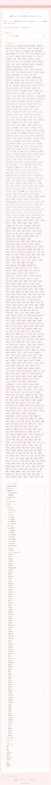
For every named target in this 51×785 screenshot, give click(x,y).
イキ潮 (25, 109)
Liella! (18, 77)
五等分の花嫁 (8, 238)
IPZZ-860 (42, 72)
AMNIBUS (29, 56)
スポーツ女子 (23, 154)
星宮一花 (8, 349)
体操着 (18, 246)
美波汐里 (8, 439)
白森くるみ (13, 410)
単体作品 (26, 270)
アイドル (14, 96)
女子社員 (39, 297)
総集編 (19, 434)
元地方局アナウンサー (31, 252)
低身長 (12, 244)
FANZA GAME (25, 64)
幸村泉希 (36, 326)
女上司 (34, 294)
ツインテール (33, 162)
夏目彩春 (35, 286)
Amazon (24, 56)
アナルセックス (23, 104)
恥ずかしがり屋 (16, 331)
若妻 (40, 445)
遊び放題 (22, 460)
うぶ (16, 114)
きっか (22, 130)
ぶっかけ (41, 185)
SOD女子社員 (23, 90)
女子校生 (34, 297)
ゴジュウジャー (36, 138)
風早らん (24, 471)
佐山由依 (8, 246)
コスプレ (43, 138)
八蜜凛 (12, 257)
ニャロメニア (24, 172)
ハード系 (8, 178)
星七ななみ (22, 347)
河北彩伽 (36, 384)
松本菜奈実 (38, 360)
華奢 (23, 447)
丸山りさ (13, 230)
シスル (31, 146)
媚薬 (24, 302)
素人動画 (29, 429)
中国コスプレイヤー (36, 225)
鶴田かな (20, 476)
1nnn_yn (11, 51)
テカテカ (35, 164)
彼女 (23, 328)
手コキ (22, 334)
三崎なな (14, 222)
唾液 (40, 281)
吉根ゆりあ (39, 275)
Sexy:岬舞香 (26, 532)
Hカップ (12, 72)
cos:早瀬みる (26, 519)
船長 (10, 445)
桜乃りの (14, 368)
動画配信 (24, 265)
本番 (7, 357)
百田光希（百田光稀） (15, 413)
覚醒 (20, 453)
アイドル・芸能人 (21, 96)
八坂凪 (42, 254)
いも (29, 111)
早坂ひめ (29, 344)
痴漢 (25, 408)
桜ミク (38, 365)
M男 (41, 80)
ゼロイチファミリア (26, 156)
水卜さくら (31, 378)
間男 (30, 463)
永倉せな (35, 381)
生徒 (29, 402)
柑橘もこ (42, 363)
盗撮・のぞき (25, 416)
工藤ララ (13, 323)
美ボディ (31, 434)
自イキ (39, 442)
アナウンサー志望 (9, 104)
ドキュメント (17, 170)
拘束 (27, 334)
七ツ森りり (39, 217)
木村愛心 (30, 355)
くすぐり (17, 135)
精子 (11, 426)
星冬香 (38, 347)
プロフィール (37, 188)
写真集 (34, 257)
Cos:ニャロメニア (26, 510)
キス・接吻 (17, 130)
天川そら (37, 291)
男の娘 (16, 405)
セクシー (42, 154)
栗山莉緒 (18, 365)
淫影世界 (38, 392)
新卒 (37, 339)
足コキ (32, 455)
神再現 (7, 421)
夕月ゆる (13, 289)
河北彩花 (18, 386)
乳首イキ (21, 233)
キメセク (42, 130)
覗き (17, 453)
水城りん (36, 378)
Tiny (42, 90)
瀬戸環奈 (21, 397)
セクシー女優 (26, 525)
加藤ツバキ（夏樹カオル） (11, 265)
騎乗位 (39, 471)
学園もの (38, 302)
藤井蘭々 (14, 450)
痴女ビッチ (20, 408)
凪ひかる (8, 260)
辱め (7, 458)
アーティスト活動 (36, 93)
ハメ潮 (12, 180)
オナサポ (20, 122)
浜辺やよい (20, 389)
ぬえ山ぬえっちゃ (9, 175)
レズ (40, 212)
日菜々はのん (23, 344)
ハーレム (18, 178)
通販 (31, 458)
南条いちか (21, 270)
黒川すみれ (37, 476)
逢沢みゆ (36, 458)
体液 (22, 246)
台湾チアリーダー (33, 273)
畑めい (32, 405)
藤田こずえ (20, 450)
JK (22, 74)
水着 (19, 381)
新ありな (8, 339)
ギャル (38, 133)
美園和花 (14, 437)
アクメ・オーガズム (25, 98)
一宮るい (27, 217)
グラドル (26, 135)
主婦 (24, 230)
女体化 (39, 294)
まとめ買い (30, 196)
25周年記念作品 (38, 51)
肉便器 (24, 442)
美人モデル (8, 437)
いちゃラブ (36, 109)
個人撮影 (30, 249)
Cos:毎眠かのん (26, 521)
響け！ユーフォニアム (34, 468)
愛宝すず (33, 331)
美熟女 (18, 439)
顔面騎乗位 (18, 471)
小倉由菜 (32, 312)
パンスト (24, 180)
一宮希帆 (33, 217)
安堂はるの (21, 304)
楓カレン (8, 373)
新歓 (23, 341)
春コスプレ (28, 349)
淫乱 (12, 392)
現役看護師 (40, 400)
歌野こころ (8, 378)
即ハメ (31, 270)
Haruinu (32, 69)
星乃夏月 (27, 347)
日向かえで (33, 341)
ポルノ (31, 193)
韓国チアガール (9, 468)
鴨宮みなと (14, 476)
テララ (21, 167)
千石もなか (36, 267)
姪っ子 (39, 299)
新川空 (13, 341)
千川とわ (30, 267)
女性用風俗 (8, 299)
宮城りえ (19, 307)
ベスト (14, 191)
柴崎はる (13, 365)
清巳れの (13, 394)
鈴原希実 (13, 463)
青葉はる (34, 466)
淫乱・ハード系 (25, 392)
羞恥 (40, 439)
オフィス (8, 125)
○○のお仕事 (36, 48)
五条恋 (37, 236)
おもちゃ (18, 125)
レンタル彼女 (21, 215)
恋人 (7, 331)
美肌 (22, 439)
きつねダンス (28, 130)
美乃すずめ (37, 434)
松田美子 (14, 363)
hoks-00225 (39, 69)
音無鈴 (26, 468)
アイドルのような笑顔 (40, 96)
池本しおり (25, 384)
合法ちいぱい (19, 275)
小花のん (25, 318)
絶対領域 (30, 431)
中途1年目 (8, 230)
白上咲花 (35, 408)
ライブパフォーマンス (18, 207)
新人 (24, 339)
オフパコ (13, 125)
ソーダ (33, 156)
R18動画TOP (26, 490)
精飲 (20, 426)
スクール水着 (20, 151)
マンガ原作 (13, 199)
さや (7, 146)
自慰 (43, 442)
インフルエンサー (9, 114)
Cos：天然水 (26, 517)
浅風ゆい (14, 389)
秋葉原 (42, 421)
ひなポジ (30, 183)
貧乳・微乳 (12, 455)
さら (10, 146)
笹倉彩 (30, 423)
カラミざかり (34, 127)
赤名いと (18, 455)
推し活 (16, 336)
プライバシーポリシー (24, 779)
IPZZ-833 (29, 72)
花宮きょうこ (25, 445)
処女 (39, 257)
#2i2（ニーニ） (9, 48)
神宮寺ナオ (13, 421)
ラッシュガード (16, 209)
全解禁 (38, 254)
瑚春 (17, 402)
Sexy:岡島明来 (26, 530)
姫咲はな (8, 302)
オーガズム (30, 119)
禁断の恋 (38, 421)
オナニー (26, 122)
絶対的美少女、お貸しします (21, 431)
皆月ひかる (19, 416)
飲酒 (28, 471)
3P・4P (27, 53)
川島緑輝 (39, 320)
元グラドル (14, 252)
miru (23, 80)
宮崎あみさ (31, 307)
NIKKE (22, 82)
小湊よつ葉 (19, 318)
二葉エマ (13, 236)
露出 (23, 466)
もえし (22, 204)
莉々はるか (26, 717)
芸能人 (36, 445)
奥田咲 (30, 294)
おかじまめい (41, 119)
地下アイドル (26, 283)
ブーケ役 (39, 183)
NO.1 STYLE (29, 82)
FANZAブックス (39, 64)
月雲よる (31, 352)
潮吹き (12, 397)
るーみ (31, 212)
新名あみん (42, 339)
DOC (17, 61)
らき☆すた (37, 207)
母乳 (13, 378)
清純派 (36, 394)
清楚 (18, 394)
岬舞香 (34, 320)
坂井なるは (8, 286)
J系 (30, 74)
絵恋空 (7, 431)
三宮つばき (8, 222)
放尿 (20, 336)
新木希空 (18, 341)
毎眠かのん (18, 378)
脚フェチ (34, 442)
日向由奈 (39, 341)
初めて (29, 260)
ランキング (13, 212)
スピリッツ (8, 154)
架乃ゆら (24, 363)
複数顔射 (39, 450)
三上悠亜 (36, 220)
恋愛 (10, 331)
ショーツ (18, 148)
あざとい (33, 98)
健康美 (38, 249)
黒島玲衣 (31, 476)
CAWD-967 (31, 59)
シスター (26, 146)
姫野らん (19, 302)
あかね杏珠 (8, 98)
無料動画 (37, 397)
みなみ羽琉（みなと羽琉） (11, 201)
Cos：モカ (26, 512)
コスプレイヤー (9, 141)
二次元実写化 (38, 233)
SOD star (8, 90)
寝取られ (8, 310)
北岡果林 (17, 267)
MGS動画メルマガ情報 (36, 77)
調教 (35, 453)
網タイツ (8, 434)
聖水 (16, 442)
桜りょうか (8, 368)
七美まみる (31, 220)
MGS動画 (28, 77)
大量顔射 (18, 291)
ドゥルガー (35, 167)
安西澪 (26, 304)
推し (12, 336)
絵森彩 (12, 431)
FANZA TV (32, 64)
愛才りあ (38, 331)
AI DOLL (11, 56)
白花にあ (30, 410)
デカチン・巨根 (28, 164)
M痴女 (7, 82)
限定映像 (8, 466)
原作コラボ (8, 273)
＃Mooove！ (23, 48)
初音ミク (14, 262)
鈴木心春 (18, 463)
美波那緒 (13, 439)
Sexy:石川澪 (26, 543)
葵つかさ (33, 447)
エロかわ (8, 119)
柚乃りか (8, 365)
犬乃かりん (16, 400)
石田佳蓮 (31, 418)
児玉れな (17, 254)
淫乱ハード (32, 392)
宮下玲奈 (14, 307)
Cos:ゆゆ (26, 514)
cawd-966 (25, 59)
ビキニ (7, 183)
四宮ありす (13, 283)
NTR (7, 85)
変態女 (23, 286)
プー (35, 183)
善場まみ (8, 283)
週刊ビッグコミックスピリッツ (12, 460)
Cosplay (8, 61)
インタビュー (34, 111)
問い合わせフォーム (33, 779)
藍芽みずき (39, 447)
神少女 (18, 421)
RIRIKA (28, 85)
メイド (42, 201)
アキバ (13, 98)
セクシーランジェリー (10, 156)
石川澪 (26, 418)
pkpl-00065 (16, 85)
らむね (7, 212)
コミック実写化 (36, 141)
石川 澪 (26, 704)
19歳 (7, 51)
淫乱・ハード (17, 392)
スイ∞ (7, 151)
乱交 (13, 233)
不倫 (17, 225)
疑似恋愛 (37, 405)
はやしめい (18, 180)
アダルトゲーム (30, 101)
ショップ (26, 744)
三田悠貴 (25, 222)
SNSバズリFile (27, 88)
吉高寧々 (13, 278)
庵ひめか (13, 328)
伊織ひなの (34, 241)
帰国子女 (26, 326)
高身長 (33, 474)
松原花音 (26, 360)
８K (43, 53)
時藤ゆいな (13, 352)
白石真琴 (25, 410)
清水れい (22, 394)
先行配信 (8, 254)
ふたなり (36, 185)
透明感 (27, 458)
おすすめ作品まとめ (26, 492)
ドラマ (29, 170)
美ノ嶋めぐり (25, 434)
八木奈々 (8, 257)
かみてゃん (27, 127)
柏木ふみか (36, 363)
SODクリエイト (15, 90)
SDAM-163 (34, 85)
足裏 (36, 455)
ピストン (12, 183)
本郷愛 (11, 357)
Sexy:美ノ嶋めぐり (26, 545)
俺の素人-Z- (13, 249)
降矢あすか (40, 463)
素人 (25, 429)
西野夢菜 (8, 453)
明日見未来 (15, 347)
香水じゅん (33, 471)
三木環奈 (19, 222)
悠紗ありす (23, 331)
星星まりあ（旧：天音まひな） (17, 349)
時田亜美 (8, 352)
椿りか (43, 371)
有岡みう (8, 355)
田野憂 (38, 402)
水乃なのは (24, 378)
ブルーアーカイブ (16, 188)
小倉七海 (22, 312)
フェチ (12, 185)
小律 (25, 315)
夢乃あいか (25, 289)
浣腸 (25, 389)
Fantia (13, 64)
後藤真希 (36, 328)
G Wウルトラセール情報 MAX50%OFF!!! (14, 69)
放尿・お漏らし (26, 336)
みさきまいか (19, 199)
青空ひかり (28, 466)
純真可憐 (16, 429)
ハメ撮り (8, 180)
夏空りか (8, 289)
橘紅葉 (35, 376)
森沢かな (18, 371)
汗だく (20, 384)
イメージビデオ (23, 111)
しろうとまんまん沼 (33, 148)
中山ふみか (8, 228)
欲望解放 (40, 376)
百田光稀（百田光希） (10, 416)
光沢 (12, 254)
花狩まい (31, 445)
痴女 (7, 408)
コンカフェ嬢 (17, 143)
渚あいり (41, 394)
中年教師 (19, 228)
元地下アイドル (22, 252)
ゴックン (24, 141)
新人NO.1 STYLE (30, 339)
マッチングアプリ (22, 196)
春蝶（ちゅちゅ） (35, 349)
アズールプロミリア (41, 98)
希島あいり (20, 326)
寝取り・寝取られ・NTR (25, 310)
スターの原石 (32, 151)
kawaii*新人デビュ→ (10, 77)
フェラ (24, 185)
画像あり (27, 405)
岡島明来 (24, 320)
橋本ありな (24, 376)
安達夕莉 (31, 304)
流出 (41, 386)
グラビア (32, 135)
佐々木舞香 (24, 244)
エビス (21, 117)
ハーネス (13, 178)
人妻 (18, 238)
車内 (40, 455)
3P (17, 53)
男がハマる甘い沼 (9, 405)
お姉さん (24, 125)
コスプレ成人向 (17, 141)
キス (12, 130)
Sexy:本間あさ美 (26, 534)
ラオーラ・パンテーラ (29, 207)
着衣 (17, 418)
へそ (27, 191)
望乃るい (18, 355)
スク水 (26, 151)
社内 (36, 418)
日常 (7, 344)
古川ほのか (21, 273)
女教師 (13, 299)
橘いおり (30, 376)
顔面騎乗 (12, 471)
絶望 (35, 431)
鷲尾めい (26, 476)
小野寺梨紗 (36, 318)
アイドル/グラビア (26, 501)
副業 (28, 262)
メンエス (18, 204)
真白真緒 (8, 418)
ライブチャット (9, 207)
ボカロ (14, 193)
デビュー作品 (8, 167)
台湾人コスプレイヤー (10, 275)
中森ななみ (25, 228)
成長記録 (17, 334)
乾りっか (32, 233)
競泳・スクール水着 (19, 423)
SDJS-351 (41, 85)
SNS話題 (34, 88)
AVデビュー (39, 56)
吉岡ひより (26, 275)
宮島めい (25, 307)
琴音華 (12, 402)
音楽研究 (21, 468)
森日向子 (13, 371)
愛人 (28, 331)
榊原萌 (7, 376)
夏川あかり (29, 286)
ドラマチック (34, 170)
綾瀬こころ (13, 434)
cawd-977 (38, 59)
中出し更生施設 (27, 225)
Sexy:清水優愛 (26, 539)
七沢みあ (8, 220)
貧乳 (7, 455)
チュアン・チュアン (19, 162)
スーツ (40, 148)
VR (18, 93)
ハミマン (41, 178)
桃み (23, 365)
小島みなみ (20, 315)
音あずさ (16, 468)
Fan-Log (8, 64)
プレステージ (30, 188)
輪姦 (43, 455)
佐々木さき (18, 244)
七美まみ (25, 220)
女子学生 (28, 297)
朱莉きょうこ (23, 357)
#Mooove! (16, 48)
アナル (16, 104)
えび (17, 117)
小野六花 (30, 318)
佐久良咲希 (37, 244)
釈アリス (26, 726)
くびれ (21, 135)
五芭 (14, 238)
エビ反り (26, 117)
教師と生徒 (33, 336)
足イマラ (27, 455)
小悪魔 (29, 315)
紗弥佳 (21, 429)
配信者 (33, 460)
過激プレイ (28, 460)
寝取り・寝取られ (15, 310)
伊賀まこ (40, 241)
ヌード (37, 172)
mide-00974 (9, 80)
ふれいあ (24, 188)
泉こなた (30, 386)
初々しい (24, 260)
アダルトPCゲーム (21, 101)
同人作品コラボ (9, 281)
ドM (26, 167)
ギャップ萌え (14, 133)
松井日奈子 (20, 360)
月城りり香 (25, 352)
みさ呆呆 (26, 199)
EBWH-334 (39, 61)
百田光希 (8, 413)
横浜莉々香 (18, 376)
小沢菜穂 (13, 318)
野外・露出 (42, 460)
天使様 (32, 291)
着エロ (12, 418)
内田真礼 (18, 257)
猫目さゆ (34, 400)
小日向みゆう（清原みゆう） (38, 315)
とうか (30, 167)
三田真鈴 (30, 222)
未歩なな (36, 355)
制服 (19, 262)
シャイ (13, 148)
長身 (23, 463)
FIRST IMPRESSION (28, 66)
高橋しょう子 (18, 474)
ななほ (7, 172)
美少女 (28, 437)
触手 (28, 453)
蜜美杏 (31, 450)
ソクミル (38, 156)
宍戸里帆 (42, 304)
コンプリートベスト (26, 143)
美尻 (32, 437)
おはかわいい (36, 122)
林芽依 (19, 363)
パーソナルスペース (23, 175)
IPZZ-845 (35, 72)
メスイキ (12, 204)
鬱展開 (38, 474)
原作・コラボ (37, 270)
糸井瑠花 (25, 426)
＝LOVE (29, 48)
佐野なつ (13, 246)
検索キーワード (37, 371)
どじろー (24, 170)
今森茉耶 (23, 241)
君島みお (26, 281)
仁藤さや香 (23, 238)
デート (7, 164)
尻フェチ (8, 320)
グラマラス (8, 138)
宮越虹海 (36, 307)
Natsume (17, 82)
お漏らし (35, 125)
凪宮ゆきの (13, 260)
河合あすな (24, 386)
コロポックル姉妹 (9, 143)
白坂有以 (8, 410)
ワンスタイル (8, 217)
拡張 (30, 334)
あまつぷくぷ (18, 106)
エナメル (12, 117)
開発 (27, 463)
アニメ (39, 104)
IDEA (17, 72)
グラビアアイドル (39, 135)
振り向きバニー (41, 334)
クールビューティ (9, 135)
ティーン (21, 164)
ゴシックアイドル (27, 138)
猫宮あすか (28, 400)
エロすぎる (18, 119)
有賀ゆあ (13, 355)
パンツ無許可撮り (31, 180)
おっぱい (8, 122)
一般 (26, 741)
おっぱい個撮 (14, 122)
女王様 (18, 299)
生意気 (33, 402)
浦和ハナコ (30, 389)
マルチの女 (42, 196)
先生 (43, 252)
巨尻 (38, 323)
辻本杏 (17, 458)
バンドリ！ (39, 180)
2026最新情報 (26, 51)
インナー (40, 111)
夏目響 (40, 286)
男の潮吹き (22, 405)
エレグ (31, 117)
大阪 (22, 291)
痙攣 (42, 405)
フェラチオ (30, 185)
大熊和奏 (41, 289)
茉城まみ (13, 447)
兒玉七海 (22, 254)
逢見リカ (41, 458)
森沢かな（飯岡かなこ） (27, 371)
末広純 (41, 355)
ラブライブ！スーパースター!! (38, 209)
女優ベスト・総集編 (10, 297)
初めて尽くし (35, 260)
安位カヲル (14, 304)
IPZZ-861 (8, 74)
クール (42, 133)
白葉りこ (36, 410)
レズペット (14, 215)
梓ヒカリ (8, 371)
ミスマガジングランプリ (34, 199)
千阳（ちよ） (8, 270)
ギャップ (8, 133)
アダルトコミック (38, 101)
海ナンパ (36, 389)
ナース (40, 170)
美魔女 (35, 439)
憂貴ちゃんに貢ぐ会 (10, 334)
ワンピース (22, 217)
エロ (35, 117)
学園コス (32, 302)
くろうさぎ (20, 138)
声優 (19, 286)
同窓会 (21, 281)
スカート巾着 (13, 151)
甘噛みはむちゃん (23, 402)
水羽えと (24, 381)
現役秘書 (8, 402)
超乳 (22, 455)
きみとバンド (35, 130)
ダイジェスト (8, 159)
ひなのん (25, 183)
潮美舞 (16, 397)
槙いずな (12, 376)
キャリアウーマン (31, 133)
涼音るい (8, 392)
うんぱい (20, 114)
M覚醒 (12, 82)
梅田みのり (38, 368)
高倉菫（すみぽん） (10, 474)
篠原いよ (40, 423)
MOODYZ (32, 80)
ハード (29, 175)
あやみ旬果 (32, 106)
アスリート (8, 101)
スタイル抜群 (39, 151)
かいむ (40, 125)
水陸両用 (29, 381)
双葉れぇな (14, 273)
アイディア (8, 96)
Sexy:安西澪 (26, 528)
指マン (34, 334)
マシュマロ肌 (8, 196)
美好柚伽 (23, 437)
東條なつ (8, 360)
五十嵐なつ (19, 236)
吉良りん (8, 278)
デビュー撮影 (15, 167)
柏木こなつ (30, 363)
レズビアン (8, 215)
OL (10, 85)
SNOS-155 (15, 88)
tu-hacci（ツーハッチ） (11, 93)
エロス (12, 119)
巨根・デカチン (9, 326)
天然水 (42, 291)
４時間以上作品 (38, 53)
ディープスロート (14, 164)
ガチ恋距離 (15, 127)
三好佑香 (42, 220)
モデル (31, 204)
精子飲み (16, 426)
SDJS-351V (8, 88)
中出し (21, 225)
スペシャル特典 (15, 154)
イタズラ (30, 109)
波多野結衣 (36, 386)
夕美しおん (19, 289)
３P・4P (22, 53)
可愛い (26, 273)
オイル (35, 119)
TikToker (36, 90)
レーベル (36, 212)
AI (6, 56)
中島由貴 (14, 228)
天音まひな (19, 294)
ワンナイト (15, 217)
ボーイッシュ (8, 193)
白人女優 (40, 408)
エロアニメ (40, 117)
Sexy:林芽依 (26, 536)
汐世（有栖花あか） (10, 384)
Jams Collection (16, 74)
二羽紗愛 (8, 236)
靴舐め (42, 466)
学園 (28, 302)
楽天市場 (32, 373)
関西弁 (34, 463)
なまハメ (12, 172)
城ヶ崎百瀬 (14, 286)
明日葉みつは (8, 347)
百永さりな (42, 410)
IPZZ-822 (23, 72)
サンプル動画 (16, 146)
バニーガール (30, 178)
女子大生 (23, 297)
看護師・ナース (37, 416)
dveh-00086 (28, 61)
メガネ (7, 204)
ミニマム (20, 201)
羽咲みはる (8, 442)
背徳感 (29, 442)
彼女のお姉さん (29, 328)
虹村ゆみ (26, 450)
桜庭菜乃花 (20, 368)
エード (25, 114)
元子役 (38, 252)
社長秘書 (40, 418)
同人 (18, 278)
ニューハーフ (31, 172)
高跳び (29, 474)
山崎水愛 (13, 320)
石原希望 (21, 418)
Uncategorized (26, 497)
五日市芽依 (32, 236)
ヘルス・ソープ (38, 191)
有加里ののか (37, 352)
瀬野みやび (27, 397)
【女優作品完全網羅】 (26, 486)
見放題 (12, 453)
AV (34, 56)
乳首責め (27, 233)
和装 (30, 281)
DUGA (21, 61)
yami (30, 93)
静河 (39, 466)
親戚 (24, 453)
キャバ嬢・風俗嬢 (22, 133)
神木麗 (22, 421)
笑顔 (26, 423)
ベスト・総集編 (21, 191)
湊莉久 (7, 397)
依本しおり (41, 246)
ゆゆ (40, 204)
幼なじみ (42, 326)
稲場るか (8, 423)
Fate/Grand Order (17, 66)
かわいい (40, 127)
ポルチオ (26, 193)
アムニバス (25, 106)
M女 (37, 80)
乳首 (17, 233)
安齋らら (36, 304)
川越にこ (8, 323)
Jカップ (26, 74)
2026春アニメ (18, 51)
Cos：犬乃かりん (26, 523)
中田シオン (38, 228)
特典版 (11, 400)
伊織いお (28, 241)
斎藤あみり (40, 336)
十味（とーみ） (23, 267)
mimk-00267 (17, 80)
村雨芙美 (39, 357)
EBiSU (34, 61)
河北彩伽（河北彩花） (10, 386)
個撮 (34, 249)
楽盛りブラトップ (39, 373)
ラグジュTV (8, 209)
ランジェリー (19, 212)
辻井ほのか (12, 458)
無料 (32, 397)
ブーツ (7, 185)
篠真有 (7, 426)
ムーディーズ (31, 201)
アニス (35, 104)
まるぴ (7, 199)
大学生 (36, 289)
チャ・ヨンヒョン (9, 162)
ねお (16, 175)
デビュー (40, 164)
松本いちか (32, 360)
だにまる (15, 159)
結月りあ (40, 429)
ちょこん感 (27, 162)
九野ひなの (8, 233)
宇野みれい (8, 304)
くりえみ (14, 138)
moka (27, 80)
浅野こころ (8, 389)
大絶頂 (7, 291)
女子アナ (17, 297)
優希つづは (8, 252)
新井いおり (13, 339)
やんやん (36, 204)
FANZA (18, 64)
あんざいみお (8, 109)
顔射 (41, 468)
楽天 (28, 373)
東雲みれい (13, 360)
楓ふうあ (13, 373)
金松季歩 (8, 463)
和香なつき (35, 281)
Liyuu (22, 77)
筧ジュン (35, 423)
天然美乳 (8, 294)
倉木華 (18, 249)
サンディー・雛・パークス (26, 552)
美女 (19, 437)
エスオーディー (38, 114)
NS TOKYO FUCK (38, 82)
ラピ (22, 209)
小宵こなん (13, 315)
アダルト (14, 101)
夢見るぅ (31, 289)
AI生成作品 (17, 56)
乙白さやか (39, 230)
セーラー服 (36, 154)
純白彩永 (36, 426)
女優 (43, 294)
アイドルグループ (30, 96)
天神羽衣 (13, 294)
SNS (21, 88)
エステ (7, 117)
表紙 (35, 450)
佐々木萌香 (31, 244)
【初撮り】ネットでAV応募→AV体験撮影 (26, 45)
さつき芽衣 (39, 143)
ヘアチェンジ (8, 191)
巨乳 (28, 323)
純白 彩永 (31, 426)
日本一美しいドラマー (14, 344)
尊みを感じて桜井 (9, 312)
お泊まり (29, 125)
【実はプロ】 (39, 45)
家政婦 (41, 307)
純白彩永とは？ (9, 429)
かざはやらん (8, 127)
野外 (37, 460)
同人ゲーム (30, 278)
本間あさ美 (16, 357)
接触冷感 (8, 336)
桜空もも (26, 368)
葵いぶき (28, 447)
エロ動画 (24, 119)
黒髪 (42, 476)
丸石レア (19, 230)
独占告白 (22, 400)
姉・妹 (31, 299)
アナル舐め (30, 104)
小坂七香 (37, 312)
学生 (42, 302)
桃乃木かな (33, 365)
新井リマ (19, 339)
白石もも (19, 410)
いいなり (20, 109)
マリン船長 (36, 196)
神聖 (33, 421)
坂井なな (37, 283)
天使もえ (27, 291)
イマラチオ (8, 111)
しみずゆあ (8, 148)
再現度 (30, 257)
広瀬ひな (8, 328)
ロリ (43, 215)
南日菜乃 (15, 270)
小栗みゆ (8, 318)
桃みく (27, 365)
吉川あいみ (32, 275)
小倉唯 (27, 312)
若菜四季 (8, 447)
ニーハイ (18, 172)
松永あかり (8, 363)
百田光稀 (24, 413)
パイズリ (24, 178)
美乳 (42, 434)
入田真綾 (33, 254)
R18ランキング (26, 488)
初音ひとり (8, 262)
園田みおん (20, 283)
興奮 (7, 445)
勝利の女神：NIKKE (32, 265)
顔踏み (7, 471)
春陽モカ (42, 349)
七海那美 (13, 220)
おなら (31, 122)
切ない (19, 260)
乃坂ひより (28, 230)
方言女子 (28, 341)
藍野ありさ (8, 450)
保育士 (7, 249)
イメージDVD (15, 111)
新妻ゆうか (8, 341)
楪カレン (18, 373)
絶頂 (38, 431)
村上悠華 (34, 357)
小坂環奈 (8, 315)
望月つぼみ (24, 355)
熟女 (41, 397)
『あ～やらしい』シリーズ (11, 45)
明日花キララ (41, 344)
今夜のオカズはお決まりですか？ (12, 241)
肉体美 (20, 442)
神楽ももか (28, 421)
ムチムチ (37, 201)
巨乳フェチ (33, 323)
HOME (3, 776)
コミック (29, 141)
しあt (22, 146)
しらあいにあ (25, 148)
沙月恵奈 (31, 384)
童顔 (12, 423)
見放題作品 (26, 495)
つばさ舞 (40, 162)
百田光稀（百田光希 (32, 413)
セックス (18, 156)
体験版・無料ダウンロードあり (31, 246)
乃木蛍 (34, 230)
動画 (19, 265)
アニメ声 (8, 106)
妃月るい (23, 299)
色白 (14, 445)
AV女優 (14, 59)
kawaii (34, 74)
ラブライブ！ (27, 209)
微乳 (40, 328)
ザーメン (34, 143)
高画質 (24, 474)
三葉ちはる (36, 222)
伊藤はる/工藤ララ (26, 567)
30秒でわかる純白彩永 (10, 53)
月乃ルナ (19, 352)
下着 (13, 225)
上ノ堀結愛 (8, 225)
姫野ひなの (13, 302)
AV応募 (19, 59)
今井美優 (28, 238)
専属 (33, 310)
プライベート (8, 188)
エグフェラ (31, 114)
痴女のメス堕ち (13, 408)
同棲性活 (16, 281)
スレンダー (30, 154)
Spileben (30, 90)
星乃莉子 (33, 347)
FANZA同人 (8, 66)
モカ (27, 204)
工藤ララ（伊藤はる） (21, 323)
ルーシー (26, 212)
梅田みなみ (32, 368)
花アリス (19, 445)
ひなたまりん (18, 183)
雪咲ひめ (18, 466)
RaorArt (23, 85)
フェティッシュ (18, 185)
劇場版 (32, 262)
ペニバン (31, 191)
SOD (39, 88)
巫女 (15, 326)
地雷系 (32, 283)
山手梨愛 (18, 320)
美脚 (26, 439)
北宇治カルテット (9, 267)
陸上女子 (13, 466)
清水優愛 (28, 394)
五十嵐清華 (25, 236)
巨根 (42, 323)
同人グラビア (23, 278)
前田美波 (23, 262)
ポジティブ (20, 193)
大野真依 (12, 291)
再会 (26, 257)
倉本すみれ (24, 249)
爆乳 (7, 400)
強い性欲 (18, 328)
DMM (13, 61)
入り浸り (28, 254)
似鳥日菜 (8, 244)
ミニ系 (25, 201)
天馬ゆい (25, 294)
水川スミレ (8, 381)
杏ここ (29, 357)
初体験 (41, 260)
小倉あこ (17, 312)
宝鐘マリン (8, 307)
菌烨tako (19, 447)
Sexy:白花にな (26, 541)
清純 (32, 394)
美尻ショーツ (37, 437)
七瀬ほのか (19, 220)
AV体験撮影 (8, 59)
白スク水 (29, 408)
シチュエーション (38, 146)
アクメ (18, 98)
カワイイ (8, 130)
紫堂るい (35, 429)
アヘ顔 (12, 106)
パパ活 (36, 178)
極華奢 (23, 373)
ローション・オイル (36, 215)
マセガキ (15, 196)
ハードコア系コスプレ (37, 175)
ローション (28, 215)
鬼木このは (8, 476)
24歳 (32, 51)
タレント (20, 159)
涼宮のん (41, 389)
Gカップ (26, 69)
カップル (21, 127)
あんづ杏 (15, 109)
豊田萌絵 (40, 453)
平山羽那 (31, 326)
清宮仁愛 (8, 394)
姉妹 (35, 299)
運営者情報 (16, 779)
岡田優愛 (29, 320)
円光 (22, 257)
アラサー (37, 106)
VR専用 (22, 93)
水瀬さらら (14, 381)
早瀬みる (35, 344)
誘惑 (31, 453)
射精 (37, 310)
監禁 (31, 416)
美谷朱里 (30, 439)
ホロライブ (36, 193)
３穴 (32, 53)
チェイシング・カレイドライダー (30, 159)
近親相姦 (22, 458)
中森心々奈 (32, 228)
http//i (7, 72)
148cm (42, 48)
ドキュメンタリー (9, 170)
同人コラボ (36, 278)
